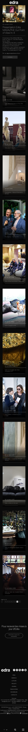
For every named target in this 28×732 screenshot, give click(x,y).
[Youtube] (25, 670)
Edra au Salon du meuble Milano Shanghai (14, 592)
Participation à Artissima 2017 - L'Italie (13, 415)
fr (4, 729)
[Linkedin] (22, 670)
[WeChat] (20, 670)
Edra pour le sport (10, 148)
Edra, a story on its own (11, 503)
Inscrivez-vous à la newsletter (14, 635)
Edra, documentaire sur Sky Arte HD (14, 104)
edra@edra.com (6, 701)
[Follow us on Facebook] (14, 670)
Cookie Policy (16, 708)
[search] (15, 730)
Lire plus (10, 57)
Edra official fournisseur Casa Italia (14, 281)
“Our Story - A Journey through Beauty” (13, 459)
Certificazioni (3, 710)
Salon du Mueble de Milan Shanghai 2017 (12, 370)
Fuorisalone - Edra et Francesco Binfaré (14, 193)
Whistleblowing (11, 710)
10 (19, 601)
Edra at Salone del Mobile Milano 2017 (14, 548)
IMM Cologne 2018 (10, 325)
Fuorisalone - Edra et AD (12, 237)
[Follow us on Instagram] (17, 670)
